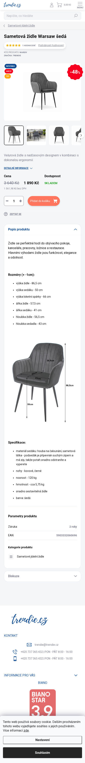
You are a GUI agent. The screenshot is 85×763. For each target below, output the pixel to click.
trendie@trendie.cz (47, 644)
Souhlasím (42, 753)
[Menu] (80, 5)
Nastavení (42, 740)
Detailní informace (16, 168)
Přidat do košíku (40, 201)
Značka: (12, 55)
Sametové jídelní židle (30, 556)
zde (26, 730)
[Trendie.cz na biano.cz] (42, 708)
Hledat (75, 15)
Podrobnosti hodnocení (51, 45)
